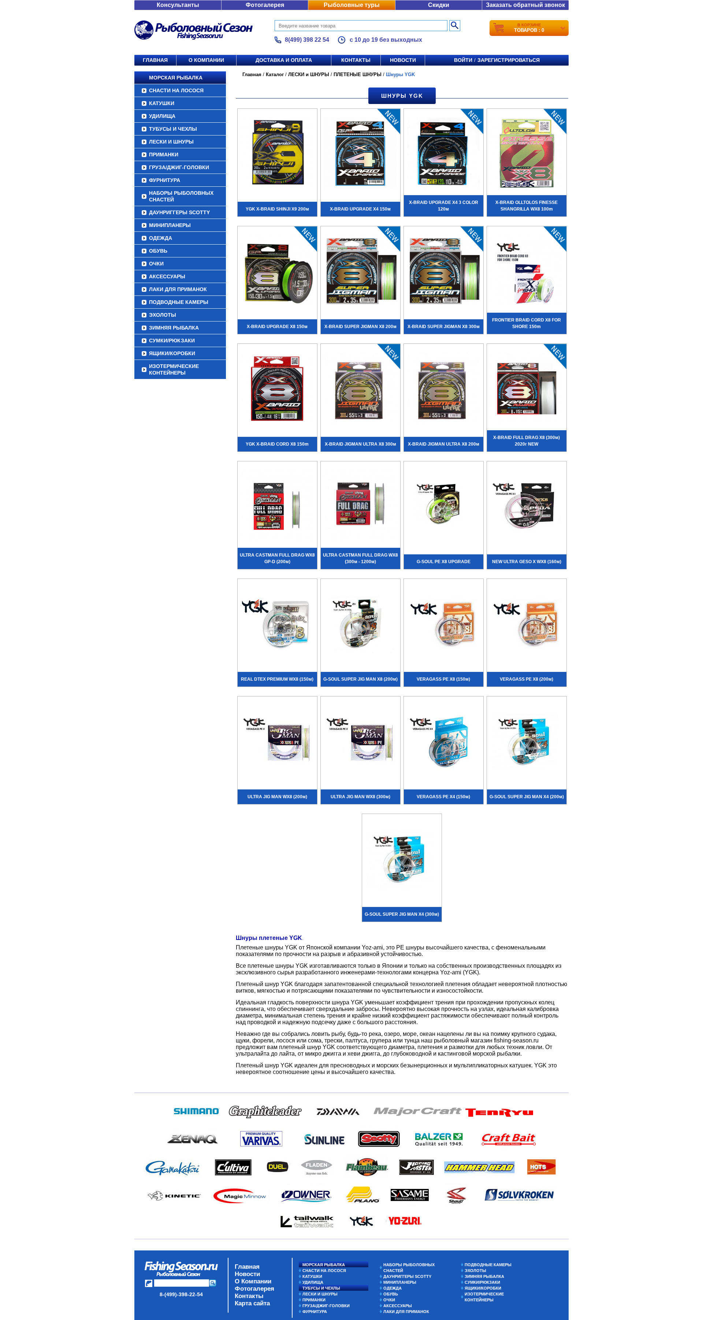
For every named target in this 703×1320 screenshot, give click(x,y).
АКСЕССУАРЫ (167, 276)
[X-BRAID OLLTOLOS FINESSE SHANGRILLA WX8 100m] (526, 154)
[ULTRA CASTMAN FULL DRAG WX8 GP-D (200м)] (277, 507)
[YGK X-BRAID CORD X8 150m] (277, 389)
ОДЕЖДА (160, 238)
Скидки (438, 5)
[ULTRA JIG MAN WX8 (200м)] (277, 742)
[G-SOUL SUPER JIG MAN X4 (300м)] (402, 860)
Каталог (275, 74)
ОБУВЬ (158, 251)
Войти (463, 60)
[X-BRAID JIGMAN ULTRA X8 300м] (360, 389)
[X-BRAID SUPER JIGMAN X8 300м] (443, 272)
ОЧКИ (156, 264)
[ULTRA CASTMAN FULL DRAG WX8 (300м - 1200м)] (360, 507)
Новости (403, 60)
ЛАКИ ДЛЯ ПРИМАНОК (178, 289)
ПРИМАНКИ (163, 154)
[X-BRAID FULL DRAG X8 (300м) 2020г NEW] (526, 389)
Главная (155, 60)
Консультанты (178, 5)
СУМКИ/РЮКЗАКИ (172, 340)
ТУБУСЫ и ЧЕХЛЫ (173, 129)
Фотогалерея (265, 5)
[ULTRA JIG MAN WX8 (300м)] (360, 742)
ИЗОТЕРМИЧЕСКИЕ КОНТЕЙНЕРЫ (174, 369)
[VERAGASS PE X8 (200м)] (526, 624)
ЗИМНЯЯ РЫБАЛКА (174, 328)
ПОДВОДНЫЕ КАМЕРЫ (178, 302)
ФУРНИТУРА (164, 180)
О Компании (253, 1281)
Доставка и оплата (284, 60)
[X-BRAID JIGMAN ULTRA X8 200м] (443, 389)
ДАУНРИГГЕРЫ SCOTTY (179, 212)
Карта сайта (252, 1303)
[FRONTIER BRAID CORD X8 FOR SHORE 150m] (526, 272)
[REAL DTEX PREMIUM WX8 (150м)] (277, 624)
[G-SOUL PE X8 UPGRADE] (443, 507)
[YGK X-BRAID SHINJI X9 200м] (277, 154)
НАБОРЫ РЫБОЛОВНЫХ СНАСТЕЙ (181, 196)
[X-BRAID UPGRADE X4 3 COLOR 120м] (443, 154)
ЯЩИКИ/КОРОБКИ (172, 353)
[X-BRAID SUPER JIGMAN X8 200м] (360, 272)
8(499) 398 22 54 (307, 40)
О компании (206, 60)
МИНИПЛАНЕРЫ (170, 225)
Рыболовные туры (352, 5)
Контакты (356, 60)
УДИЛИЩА (162, 116)
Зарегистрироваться (508, 60)
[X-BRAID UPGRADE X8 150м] (277, 272)
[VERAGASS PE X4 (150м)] (443, 742)
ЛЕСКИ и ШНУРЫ (171, 142)
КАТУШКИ (161, 103)
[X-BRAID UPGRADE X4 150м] (360, 154)
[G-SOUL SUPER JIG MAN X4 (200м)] (526, 742)
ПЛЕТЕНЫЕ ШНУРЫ (358, 74)
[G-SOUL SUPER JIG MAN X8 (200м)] (360, 624)
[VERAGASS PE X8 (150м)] (443, 624)
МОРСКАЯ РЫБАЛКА (175, 78)
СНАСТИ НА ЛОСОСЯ (176, 90)
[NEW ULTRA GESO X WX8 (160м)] (526, 507)
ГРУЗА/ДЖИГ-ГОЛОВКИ (179, 167)
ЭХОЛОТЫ (162, 315)
